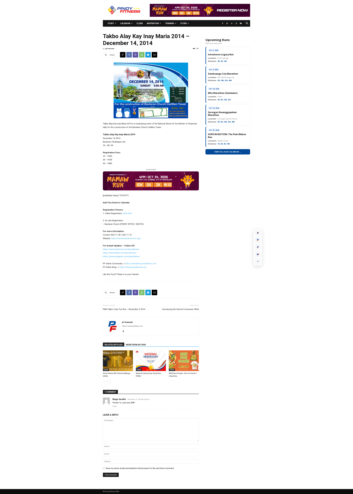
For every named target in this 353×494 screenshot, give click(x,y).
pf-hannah (109, 48)
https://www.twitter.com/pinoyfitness (119, 253)
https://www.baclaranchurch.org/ (126, 238)
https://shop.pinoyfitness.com (133, 267)
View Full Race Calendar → (227, 151)
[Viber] (135, 55)
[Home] (258, 233)
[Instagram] (227, 23)
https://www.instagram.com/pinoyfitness (121, 256)
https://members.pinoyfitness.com (141, 263)
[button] (247, 23)
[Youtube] (241, 23)
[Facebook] (222, 23)
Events (106, 369)
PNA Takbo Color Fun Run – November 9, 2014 (124, 309)
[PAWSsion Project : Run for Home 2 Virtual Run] (184, 360)
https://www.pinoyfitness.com (132, 326)
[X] (236, 23)
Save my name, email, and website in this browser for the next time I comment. (140, 468)
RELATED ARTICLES (114, 345)
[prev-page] (104, 381)
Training (169, 23)
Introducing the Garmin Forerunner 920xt (180, 309)
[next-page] (109, 381)
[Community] (258, 254)
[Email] (154, 55)
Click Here (127, 213)
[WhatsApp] (142, 55)
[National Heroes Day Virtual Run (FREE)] (151, 360)
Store (183, 23)
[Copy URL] (122, 55)
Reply (115, 406)
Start (111, 23)
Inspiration (153, 23)
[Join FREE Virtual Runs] (258, 247)
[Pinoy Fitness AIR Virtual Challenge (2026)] (118, 360)
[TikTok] (232, 23)
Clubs (140, 23)
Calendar (125, 23)
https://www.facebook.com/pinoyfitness (121, 249)
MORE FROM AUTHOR (136, 345)
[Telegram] (148, 55)
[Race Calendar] (258, 240)
